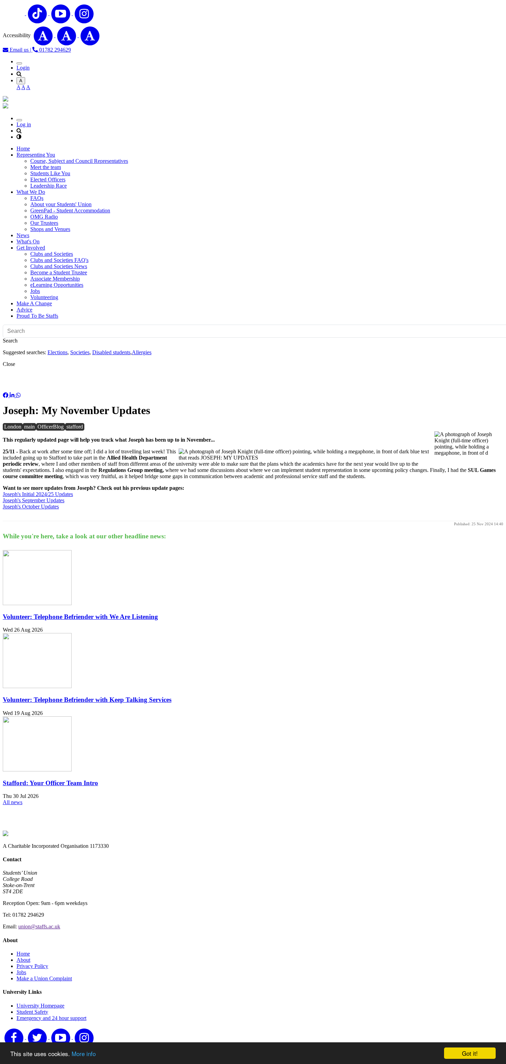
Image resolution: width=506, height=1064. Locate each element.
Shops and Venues (50, 229)
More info (84, 1053)
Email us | (20, 50)
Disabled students (111, 352)
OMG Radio (44, 217)
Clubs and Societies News (58, 266)
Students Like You (50, 173)
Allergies (141, 352)
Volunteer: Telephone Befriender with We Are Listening (80, 616)
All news (12, 802)
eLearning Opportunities (56, 285)
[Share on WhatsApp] (18, 395)
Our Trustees (44, 223)
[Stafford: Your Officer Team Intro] (37, 769)
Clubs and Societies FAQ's (59, 260)
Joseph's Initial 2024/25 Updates (38, 494)
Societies (79, 352)
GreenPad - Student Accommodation (70, 210)
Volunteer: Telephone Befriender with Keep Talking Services (87, 699)
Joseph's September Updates (33, 500)
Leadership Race (48, 186)
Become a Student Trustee (58, 272)
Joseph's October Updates (31, 506)
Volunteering (44, 297)
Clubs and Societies (51, 254)
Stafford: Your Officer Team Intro (50, 783)
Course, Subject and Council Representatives (79, 161)
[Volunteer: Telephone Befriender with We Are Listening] (37, 603)
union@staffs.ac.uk (39, 926)
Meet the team (45, 167)
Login (23, 68)
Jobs (35, 291)
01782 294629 (54, 50)
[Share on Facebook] (6, 395)
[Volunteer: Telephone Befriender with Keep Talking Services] (37, 686)
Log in (24, 124)
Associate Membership (55, 279)
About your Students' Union (61, 204)
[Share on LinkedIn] (13, 395)
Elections (57, 352)
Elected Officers (47, 179)
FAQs (36, 198)
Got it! (470, 1053)
